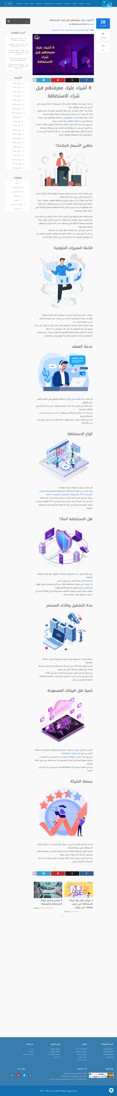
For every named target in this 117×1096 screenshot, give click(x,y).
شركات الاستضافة (58, 30)
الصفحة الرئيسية (108, 1049)
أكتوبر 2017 (17, 168)
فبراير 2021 (17, 91)
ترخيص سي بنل (82, 1060)
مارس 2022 (17, 83)
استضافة (91, 24)
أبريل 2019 (17, 121)
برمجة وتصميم (58, 4)
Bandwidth (66, 753)
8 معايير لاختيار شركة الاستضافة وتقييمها (60, 902)
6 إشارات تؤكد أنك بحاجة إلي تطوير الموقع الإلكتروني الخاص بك (18, 52)
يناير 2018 (17, 155)
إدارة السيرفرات (82, 1057)
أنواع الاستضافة (82, 30)
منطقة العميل (19, 4)
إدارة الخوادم (16, 187)
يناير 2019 (17, 125)
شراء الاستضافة (70, 30)
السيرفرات (75, 4)
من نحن (26, 4)
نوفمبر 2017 (17, 163)
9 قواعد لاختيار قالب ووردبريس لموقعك (18, 39)
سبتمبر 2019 (16, 108)
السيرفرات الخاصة (53, 494)
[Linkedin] (44, 80)
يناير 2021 (17, 95)
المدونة (32, 4)
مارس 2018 (17, 151)
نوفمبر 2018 (17, 134)
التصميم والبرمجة (55, 1049)
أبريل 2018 (17, 146)
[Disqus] (72, 947)
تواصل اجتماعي (16, 204)
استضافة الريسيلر (108, 1055)
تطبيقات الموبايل (55, 1052)
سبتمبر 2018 (16, 142)
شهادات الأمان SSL (48, 4)
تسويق (16, 200)
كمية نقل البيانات (78, 753)
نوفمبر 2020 (17, 100)
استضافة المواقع (75, 121)
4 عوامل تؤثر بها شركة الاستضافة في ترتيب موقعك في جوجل (90, 903)
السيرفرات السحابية (70, 494)
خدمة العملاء (80, 399)
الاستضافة (81, 4)
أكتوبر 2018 (17, 138)
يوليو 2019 (17, 117)
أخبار (16, 183)
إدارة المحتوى (17, 191)
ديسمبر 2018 (17, 129)
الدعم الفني (39, 4)
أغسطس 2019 (17, 112)
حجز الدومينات (67, 4)
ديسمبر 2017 (17, 159)
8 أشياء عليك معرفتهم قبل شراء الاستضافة (18, 45)
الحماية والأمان (87, 581)
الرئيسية (88, 4)
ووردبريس (16, 208)
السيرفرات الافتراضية (81, 1052)
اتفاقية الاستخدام (28, 1055)
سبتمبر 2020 (16, 104)
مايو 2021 (17, 87)
